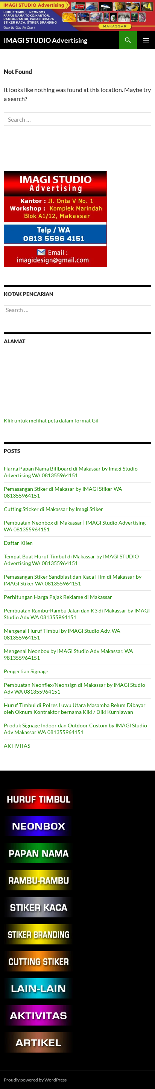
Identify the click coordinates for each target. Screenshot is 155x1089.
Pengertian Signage (26, 671)
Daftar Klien (18, 543)
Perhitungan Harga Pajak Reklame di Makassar (58, 597)
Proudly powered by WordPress (35, 1080)
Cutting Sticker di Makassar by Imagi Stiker (53, 509)
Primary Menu (146, 40)
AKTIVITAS (17, 745)
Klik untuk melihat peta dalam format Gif (51, 420)
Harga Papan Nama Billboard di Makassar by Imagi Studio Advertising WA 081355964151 (71, 471)
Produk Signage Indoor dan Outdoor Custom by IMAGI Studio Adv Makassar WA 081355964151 (75, 728)
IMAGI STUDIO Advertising (45, 40)
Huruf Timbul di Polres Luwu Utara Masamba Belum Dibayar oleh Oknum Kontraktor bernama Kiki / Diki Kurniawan (75, 708)
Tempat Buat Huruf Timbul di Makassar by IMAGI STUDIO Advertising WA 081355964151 (71, 559)
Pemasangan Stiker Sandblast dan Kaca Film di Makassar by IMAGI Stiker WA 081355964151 (72, 580)
